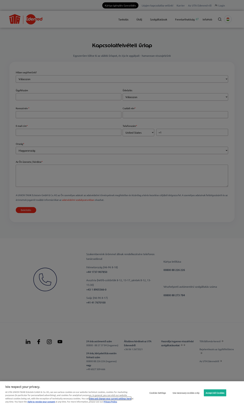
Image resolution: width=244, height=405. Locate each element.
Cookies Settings (157, 392)
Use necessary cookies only (186, 392)
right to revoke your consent (41, 401)
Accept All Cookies (215, 392)
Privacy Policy (110, 401)
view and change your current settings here (110, 398)
